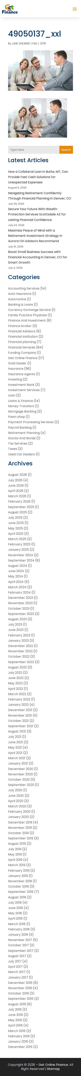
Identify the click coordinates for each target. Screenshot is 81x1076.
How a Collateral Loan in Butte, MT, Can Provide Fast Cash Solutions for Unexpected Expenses (38, 177)
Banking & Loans (20, 304)
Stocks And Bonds (22, 438)
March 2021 (16, 758)
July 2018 (15, 902)
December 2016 (20, 982)
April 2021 (15, 753)
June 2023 (16, 630)
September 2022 (21, 662)
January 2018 (18, 934)
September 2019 (20, 838)
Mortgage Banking (22, 411)
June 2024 (16, 571)
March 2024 (17, 587)
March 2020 (17, 806)
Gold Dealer (17, 363)
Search (66, 150)
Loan (11, 395)
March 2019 (16, 865)
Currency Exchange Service (29, 310)
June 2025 (16, 523)
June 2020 (16, 795)
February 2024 (19, 592)
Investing (15, 379)
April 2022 (15, 688)
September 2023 (21, 614)
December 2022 (20, 646)
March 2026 (17, 496)
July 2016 (15, 1009)
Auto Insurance (19, 293)
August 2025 (17, 512)
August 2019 (17, 843)
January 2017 (18, 977)
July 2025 (15, 517)
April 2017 (15, 966)
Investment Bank (21, 384)
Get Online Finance (23, 358)
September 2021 (20, 726)
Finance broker (20, 326)
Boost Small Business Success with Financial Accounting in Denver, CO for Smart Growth (37, 257)
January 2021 (18, 763)
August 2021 (17, 731)
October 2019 (18, 833)
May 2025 (15, 528)
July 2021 (14, 736)
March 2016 (17, 1031)
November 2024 (20, 555)
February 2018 (19, 929)
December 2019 (20, 822)
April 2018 (15, 918)
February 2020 (19, 811)
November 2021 (20, 715)
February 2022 (19, 699)
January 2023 (18, 640)
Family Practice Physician (27, 315)
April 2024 (16, 582)
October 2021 (18, 721)
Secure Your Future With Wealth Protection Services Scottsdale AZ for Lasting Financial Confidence (37, 214)
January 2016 (18, 1041)
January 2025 (18, 549)
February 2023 (19, 635)
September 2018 (20, 891)
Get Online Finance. (54, 1064)
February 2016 (19, 1036)
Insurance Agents (21, 374)
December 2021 (20, 710)
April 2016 (15, 1025)
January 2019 (18, 876)
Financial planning (22, 342)
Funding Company (22, 352)
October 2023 (18, 608)
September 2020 (21, 785)
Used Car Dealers (21, 454)
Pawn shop (16, 416)
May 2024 (15, 576)
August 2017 (17, 956)
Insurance (15, 368)
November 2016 (20, 988)
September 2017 (20, 950)
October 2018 (18, 886)
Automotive (17, 299)
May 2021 (15, 747)
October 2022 (18, 656)
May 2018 (15, 913)
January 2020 (18, 817)
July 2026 (15, 480)
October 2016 (18, 993)
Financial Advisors (21, 331)
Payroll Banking (20, 427)
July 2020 (15, 790)
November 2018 (20, 881)
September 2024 (21, 560)
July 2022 (15, 672)
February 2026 (19, 501)
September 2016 (20, 998)
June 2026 (16, 485)
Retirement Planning (24, 433)
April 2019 (15, 859)
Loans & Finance (20, 401)
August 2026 (17, 474)
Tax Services (17, 443)
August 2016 (17, 1004)
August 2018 (17, 897)
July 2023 (15, 624)
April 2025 (15, 533)
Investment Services (24, 390)
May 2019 (15, 854)
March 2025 (17, 539)
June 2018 (15, 908)
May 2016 (15, 1020)
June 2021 (15, 742)
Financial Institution (23, 336)
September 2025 (21, 507)
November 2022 (20, 651)
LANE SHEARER (21, 43)
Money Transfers (21, 406)
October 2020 (19, 779)
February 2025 (19, 544)
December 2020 (20, 769)
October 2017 (18, 945)
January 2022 (18, 704)
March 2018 (17, 924)
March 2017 (17, 972)
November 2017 (20, 940)
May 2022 (15, 683)
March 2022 (17, 694)
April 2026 (15, 491)
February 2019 (18, 870)
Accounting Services (24, 288)
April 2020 (15, 801)
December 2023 (20, 597)
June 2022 (16, 678)
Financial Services (21, 347)
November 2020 (20, 774)
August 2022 (17, 667)
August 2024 (17, 565)
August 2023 (17, 619)
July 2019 (14, 849)
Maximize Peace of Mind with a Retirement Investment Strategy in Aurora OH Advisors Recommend (35, 235)
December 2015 (20, 1047)
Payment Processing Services (31, 422)
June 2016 (15, 1015)
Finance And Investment (27, 320)
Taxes (12, 449)
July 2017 (15, 961)
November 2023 (20, 603)
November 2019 (20, 827)
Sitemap (53, 1069)
